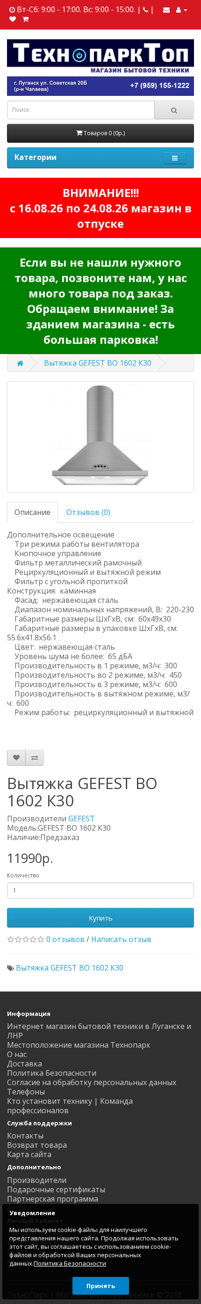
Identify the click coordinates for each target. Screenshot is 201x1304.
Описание (32, 512)
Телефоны (26, 1092)
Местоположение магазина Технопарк (79, 1045)
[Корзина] (25, 19)
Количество (23, 875)
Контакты (25, 1135)
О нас (17, 1054)
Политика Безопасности (51, 1073)
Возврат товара (37, 1145)
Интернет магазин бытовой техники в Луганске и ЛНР (99, 1031)
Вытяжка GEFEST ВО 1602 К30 (97, 363)
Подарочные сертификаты (56, 1189)
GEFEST (81, 818)
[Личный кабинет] (181, 9)
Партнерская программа (52, 1199)
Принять (100, 1286)
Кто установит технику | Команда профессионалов (70, 1106)
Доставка (24, 1063)
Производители (36, 1180)
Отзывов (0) (88, 512)
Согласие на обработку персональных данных (91, 1082)
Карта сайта (29, 1154)
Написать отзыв (121, 939)
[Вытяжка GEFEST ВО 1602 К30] (100, 437)
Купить (101, 917)
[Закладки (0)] (12, 19)
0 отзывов (65, 939)
